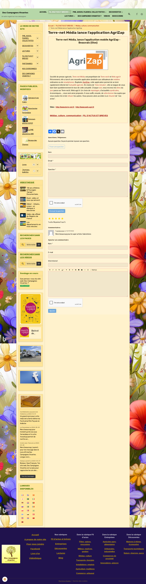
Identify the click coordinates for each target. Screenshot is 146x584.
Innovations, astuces (109, 563)
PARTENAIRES (27, 64)
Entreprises (60, 544)
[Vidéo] (81, 270)
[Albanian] (22, 522)
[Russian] (22, 507)
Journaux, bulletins (26, 171)
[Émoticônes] (88, 270)
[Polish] (22, 510)
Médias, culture (85, 556)
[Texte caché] (75, 270)
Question (51, 170)
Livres (24, 165)
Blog (61, 558)
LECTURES (69, 16)
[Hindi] (33, 510)
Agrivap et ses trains (30, 100)
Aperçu (94, 270)
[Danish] (33, 514)
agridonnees (60, 231)
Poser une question (57, 147)
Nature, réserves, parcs (134, 553)
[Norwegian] (28, 510)
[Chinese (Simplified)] (33, 518)
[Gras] (49, 270)
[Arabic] (28, 499)
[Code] (84, 270)
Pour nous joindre (35, 544)
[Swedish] (28, 507)
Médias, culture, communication (87, 26)
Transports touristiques (134, 549)
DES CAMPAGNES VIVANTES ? (89, 16)
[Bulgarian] (28, 514)
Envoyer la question (57, 211)
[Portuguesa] (33, 503)
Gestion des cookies (80, 581)
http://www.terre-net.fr (65, 107)
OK (39, 245)
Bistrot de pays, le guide (35, 332)
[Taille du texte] (59, 270)
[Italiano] (33, 499)
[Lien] (72, 270)
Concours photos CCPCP (28, 121)
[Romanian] (33, 507)
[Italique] (53, 270)
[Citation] (66, 270)
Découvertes (61, 548)
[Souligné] (56, 270)
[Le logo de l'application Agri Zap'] (88, 60)
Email (50, 161)
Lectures (61, 553)
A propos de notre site (35, 539)
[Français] (22, 495)
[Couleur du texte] (63, 270)
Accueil (50, 26)
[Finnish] (22, 514)
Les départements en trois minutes (34, 224)
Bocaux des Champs (29, 142)
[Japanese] (22, 499)
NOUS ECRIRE (117, 16)
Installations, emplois (85, 565)
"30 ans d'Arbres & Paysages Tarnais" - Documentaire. (33, 191)
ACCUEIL (43, 12)
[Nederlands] (28, 503)
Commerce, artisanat (85, 573)
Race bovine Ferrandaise (29, 110)
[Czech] (22, 518)
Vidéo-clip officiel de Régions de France (33, 216)
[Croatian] (28, 518)
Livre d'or (35, 553)
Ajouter (52, 311)
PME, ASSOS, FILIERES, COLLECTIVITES (89, 12)
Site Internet (53, 261)
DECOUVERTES (115, 12)
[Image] (78, 270)
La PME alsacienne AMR (28, 132)
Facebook (35, 549)
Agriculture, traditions (85, 569)
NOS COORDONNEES (29, 69)
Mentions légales (65, 581)
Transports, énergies (85, 560)
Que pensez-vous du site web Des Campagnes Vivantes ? (30, 281)
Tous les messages (27, 476)
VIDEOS (107, 16)
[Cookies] (4, 579)
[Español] (33, 495)
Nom (50, 152)
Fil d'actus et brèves (61, 539)
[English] (28, 495)
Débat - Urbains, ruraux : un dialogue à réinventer (33, 207)
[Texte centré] (69, 270)
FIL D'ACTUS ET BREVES (59, 12)
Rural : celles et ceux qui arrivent (33, 199)
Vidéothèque (35, 558)
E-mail (50, 252)
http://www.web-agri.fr (85, 107)
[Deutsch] (22, 503)
